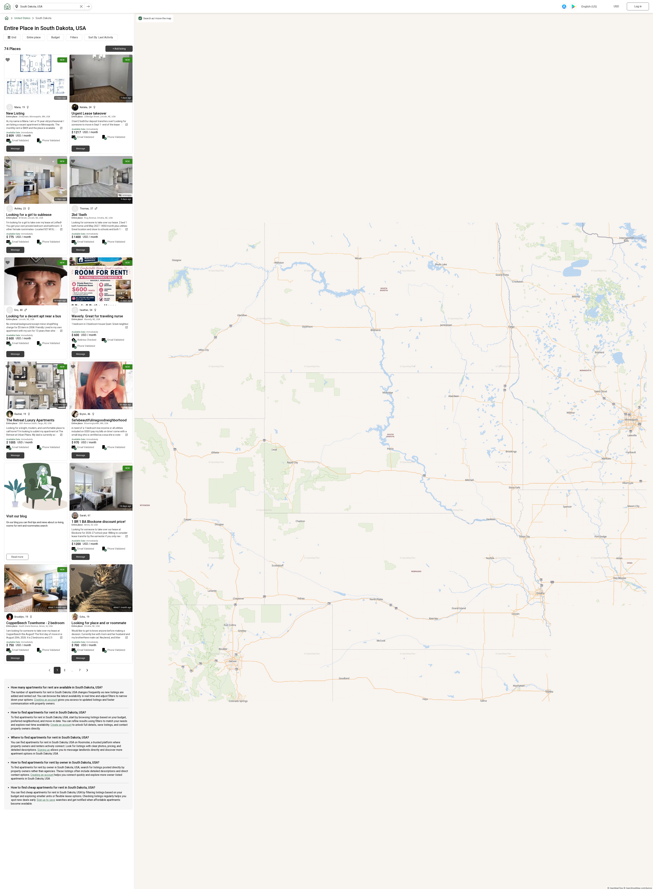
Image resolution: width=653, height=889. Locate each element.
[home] (7, 18)
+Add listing (119, 48)
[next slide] (126, 78)
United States (22, 18)
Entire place (34, 37)
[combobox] (49, 6)
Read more (17, 556)
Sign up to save (46, 799)
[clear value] (81, 6)
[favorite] (7, 59)
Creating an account (45, 699)
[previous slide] (76, 78)
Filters (74, 37)
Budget (55, 37)
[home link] (7, 6)
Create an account (61, 724)
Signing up (43, 749)
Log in (638, 6)
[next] (88, 6)
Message (15, 148)
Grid (13, 37)
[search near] (16, 6)
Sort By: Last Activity (100, 37)
